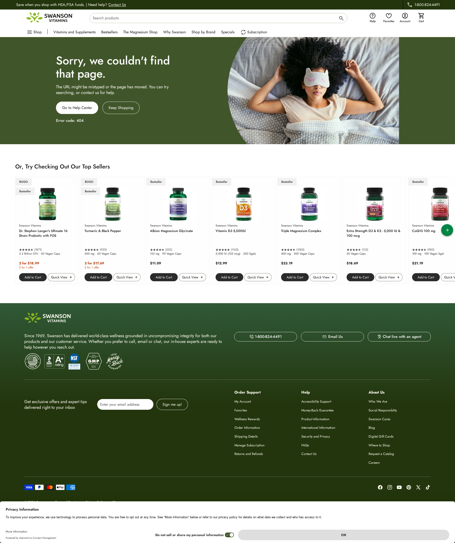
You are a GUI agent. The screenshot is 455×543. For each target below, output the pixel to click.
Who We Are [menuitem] (378, 401)
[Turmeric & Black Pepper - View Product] (112, 230)
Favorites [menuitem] (240, 410)
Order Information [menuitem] (247, 427)
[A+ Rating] (54, 361)
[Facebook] (380, 487)
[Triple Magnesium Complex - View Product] (309, 230)
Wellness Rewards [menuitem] (247, 419)
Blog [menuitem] (372, 427)
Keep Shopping (121, 107)
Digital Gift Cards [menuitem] (381, 436)
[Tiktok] (428, 487)
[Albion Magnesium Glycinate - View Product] (178, 230)
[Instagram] (390, 487)
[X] (418, 487)
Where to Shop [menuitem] (379, 445)
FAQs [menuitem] (305, 445)
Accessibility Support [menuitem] (316, 401)
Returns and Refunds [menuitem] (248, 453)
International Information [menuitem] (318, 427)
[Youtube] (399, 487)
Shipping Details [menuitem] (246, 436)
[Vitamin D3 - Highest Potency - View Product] (243, 230)
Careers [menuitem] (374, 462)
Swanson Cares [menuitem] (379, 419)
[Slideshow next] (447, 230)
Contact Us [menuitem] (309, 453)
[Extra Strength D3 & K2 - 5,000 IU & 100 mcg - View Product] (374, 230)
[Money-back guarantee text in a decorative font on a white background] (114, 361)
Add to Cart (33, 277)
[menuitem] (75, 31)
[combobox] (218, 18)
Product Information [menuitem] (315, 419)
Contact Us (117, 4)
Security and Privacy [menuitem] (315, 436)
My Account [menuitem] (242, 401)
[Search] (341, 18)
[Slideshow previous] (8, 230)
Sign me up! (172, 404)
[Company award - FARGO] (32, 361)
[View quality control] (74, 361)
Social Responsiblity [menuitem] (383, 410)
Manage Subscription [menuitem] (249, 445)
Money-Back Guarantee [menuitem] (317, 410)
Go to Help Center (77, 107)
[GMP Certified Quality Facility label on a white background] (93, 361)
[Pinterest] (409, 487)
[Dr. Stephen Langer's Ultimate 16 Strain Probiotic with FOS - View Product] (47, 230)
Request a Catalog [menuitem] (381, 453)
